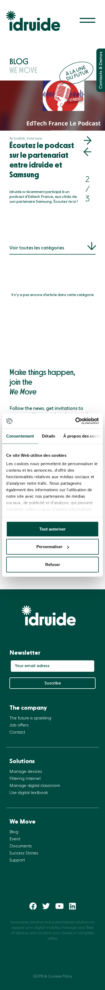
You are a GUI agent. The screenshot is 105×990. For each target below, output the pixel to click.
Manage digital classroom (34, 786)
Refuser (52, 564)
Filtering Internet (25, 779)
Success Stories (23, 853)
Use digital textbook (28, 793)
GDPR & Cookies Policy (52, 976)
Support (17, 860)
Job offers (19, 725)
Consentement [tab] (20, 435)
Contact (17, 732)
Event (14, 839)
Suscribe (52, 683)
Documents (20, 846)
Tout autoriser (52, 528)
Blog (13, 832)
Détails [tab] (48, 435)
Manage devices (25, 772)
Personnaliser (49, 546)
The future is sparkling (30, 718)
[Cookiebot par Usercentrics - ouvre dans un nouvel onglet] (75, 421)
